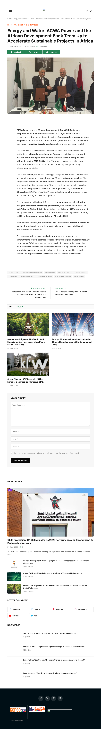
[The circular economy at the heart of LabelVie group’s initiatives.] (14, 636)
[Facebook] (9, 126)
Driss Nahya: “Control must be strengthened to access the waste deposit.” (54, 660)
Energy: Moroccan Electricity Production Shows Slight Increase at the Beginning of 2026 (72, 342)
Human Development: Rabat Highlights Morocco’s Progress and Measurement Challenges (56, 562)
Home (9, 19)
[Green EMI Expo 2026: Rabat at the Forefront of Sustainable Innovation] (14, 576)
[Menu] (10, 11)
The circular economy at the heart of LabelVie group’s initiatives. (50, 633)
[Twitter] (9, 132)
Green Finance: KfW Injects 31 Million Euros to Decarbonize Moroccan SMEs (25, 380)
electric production (65, 272)
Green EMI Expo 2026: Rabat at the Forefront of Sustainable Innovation (52, 573)
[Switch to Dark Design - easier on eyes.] (87, 11)
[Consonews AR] (37, 711)
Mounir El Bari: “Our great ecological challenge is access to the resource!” (54, 647)
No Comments (30, 46)
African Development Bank (32, 272)
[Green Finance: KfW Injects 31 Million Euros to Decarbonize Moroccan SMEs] (28, 364)
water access (79, 276)
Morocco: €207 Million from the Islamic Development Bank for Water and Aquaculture (28, 294)
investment (13, 276)
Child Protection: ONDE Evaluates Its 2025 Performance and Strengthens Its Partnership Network (50, 542)
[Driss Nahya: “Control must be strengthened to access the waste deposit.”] (14, 663)
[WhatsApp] (9, 151)
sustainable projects (63, 276)
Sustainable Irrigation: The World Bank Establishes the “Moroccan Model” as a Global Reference (26, 342)
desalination (50, 272)
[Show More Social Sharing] (63, 52)
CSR (10, 490)
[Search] (91, 11)
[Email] (9, 157)
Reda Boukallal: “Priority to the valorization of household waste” (50, 673)
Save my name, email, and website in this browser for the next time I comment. (46, 453)
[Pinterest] (9, 144)
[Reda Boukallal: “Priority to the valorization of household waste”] (14, 676)
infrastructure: (81, 272)
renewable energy (27, 276)
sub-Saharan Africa (45, 276)
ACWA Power (13, 272)
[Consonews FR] (18, 711)
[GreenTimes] (60, 711)
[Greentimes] (50, 11)
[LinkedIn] (9, 138)
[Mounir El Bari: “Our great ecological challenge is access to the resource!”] (14, 649)
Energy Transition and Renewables (22, 25)
